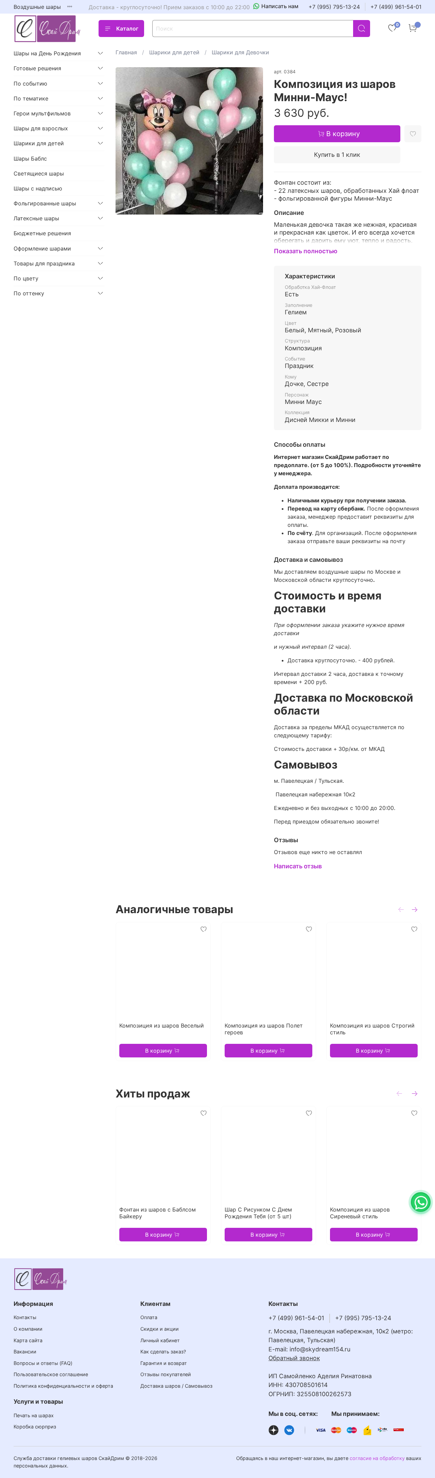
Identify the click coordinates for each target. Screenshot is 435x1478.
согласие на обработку (377, 1458)
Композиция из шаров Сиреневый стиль (360, 1213)
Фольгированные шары (45, 203)
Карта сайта (28, 1340)
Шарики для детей (174, 52)
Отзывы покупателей (165, 1374)
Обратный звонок (294, 1358)
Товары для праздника (44, 263)
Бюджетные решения (42, 233)
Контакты (25, 1317)
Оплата (148, 1317)
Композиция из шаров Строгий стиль (372, 1029)
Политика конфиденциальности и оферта (63, 1386)
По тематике (31, 98)
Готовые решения (37, 68)
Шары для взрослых (41, 128)
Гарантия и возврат (163, 1363)
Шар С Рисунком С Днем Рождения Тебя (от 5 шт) (258, 1213)
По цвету (26, 278)
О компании (28, 1329)
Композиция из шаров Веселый (161, 1025)
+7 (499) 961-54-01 (395, 6)
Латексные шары (36, 218)
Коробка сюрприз (35, 1426)
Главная (126, 52)
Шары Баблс (30, 158)
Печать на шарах (34, 1415)
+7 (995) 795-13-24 (334, 6)
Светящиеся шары (39, 173)
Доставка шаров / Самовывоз (176, 1386)
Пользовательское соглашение (51, 1374)
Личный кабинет (160, 1340)
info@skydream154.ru (320, 1349)
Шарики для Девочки (240, 52)
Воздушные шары (37, 6)
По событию (30, 83)
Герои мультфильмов (42, 113)
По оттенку (29, 293)
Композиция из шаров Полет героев (264, 1029)
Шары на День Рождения (47, 53)
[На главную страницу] (48, 29)
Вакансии (25, 1351)
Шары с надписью (38, 188)
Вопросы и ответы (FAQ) (43, 1363)
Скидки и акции (159, 1329)
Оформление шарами (42, 248)
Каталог (127, 28)
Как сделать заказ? (163, 1351)
